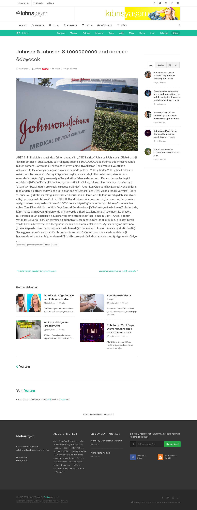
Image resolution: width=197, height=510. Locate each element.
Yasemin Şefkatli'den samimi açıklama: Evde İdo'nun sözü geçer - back (166, 115)
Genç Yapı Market (67, 441)
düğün (66, 451)
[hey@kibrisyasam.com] (178, 3)
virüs (82, 441)
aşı (55, 441)
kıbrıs (47, 244)
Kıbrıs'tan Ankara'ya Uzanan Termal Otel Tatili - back (167, 152)
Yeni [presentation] (151, 65)
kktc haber (70, 458)
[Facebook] (154, 3)
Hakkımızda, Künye (50, 500)
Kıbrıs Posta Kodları (100, 453)
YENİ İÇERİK (38, 3)
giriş (49, 399)
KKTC (83, 468)
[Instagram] (166, 3)
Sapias (47, 497)
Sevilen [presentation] (160, 65)
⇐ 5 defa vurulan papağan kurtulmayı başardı (36, 271)
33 (126, 336)
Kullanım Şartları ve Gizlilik (28, 500)
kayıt (63, 399)
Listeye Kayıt (172, 444)
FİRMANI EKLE (24, 3)
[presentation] (170, 65)
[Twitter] (160, 3)
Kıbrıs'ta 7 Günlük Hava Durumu (106, 441)
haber (54, 244)
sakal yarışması (60, 461)
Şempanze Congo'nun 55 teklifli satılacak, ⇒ (118, 271)
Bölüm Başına (71, 468)
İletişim (64, 500)
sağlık (66, 448)
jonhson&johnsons (35, 244)
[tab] (151, 65)
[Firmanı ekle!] (127, 13)
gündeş (74, 451)
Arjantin (59, 472)
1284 (63, 303)
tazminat (21, 244)
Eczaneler (65, 465)
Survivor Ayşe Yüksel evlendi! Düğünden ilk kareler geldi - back (164, 75)
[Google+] (172, 3)
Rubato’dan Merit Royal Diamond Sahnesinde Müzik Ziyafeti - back (120, 329)
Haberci (41, 69)
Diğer (57, 69)
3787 (126, 303)
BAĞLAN (50, 3)
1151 (62, 329)
